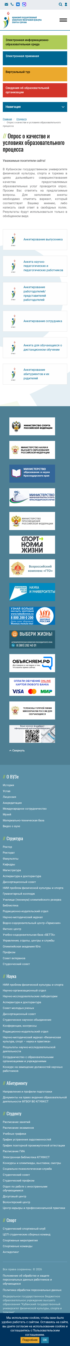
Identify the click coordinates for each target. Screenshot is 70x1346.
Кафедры (9, 864)
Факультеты (10, 858)
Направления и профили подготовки (27, 1091)
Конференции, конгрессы (20, 1025)
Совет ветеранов (14, 958)
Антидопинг (11, 1252)
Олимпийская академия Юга (22, 946)
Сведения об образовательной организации (27, 90)
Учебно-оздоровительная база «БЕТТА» (29, 934)
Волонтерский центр (16, 1202)
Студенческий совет (16, 964)
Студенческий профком (18, 1180)
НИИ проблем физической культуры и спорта (33, 888)
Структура (15, 838)
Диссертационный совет (19, 882)
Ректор (7, 847)
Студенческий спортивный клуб (24, 1228)
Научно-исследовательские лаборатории (30, 996)
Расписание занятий (16, 1122)
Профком (9, 952)
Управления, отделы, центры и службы (29, 940)
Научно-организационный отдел (24, 990)
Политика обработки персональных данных (32, 1290)
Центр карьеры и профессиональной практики (34, 1208)
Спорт (11, 1220)
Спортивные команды (17, 1246)
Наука (11, 976)
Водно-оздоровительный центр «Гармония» (32, 923)
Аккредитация (12, 803)
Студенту (14, 1113)
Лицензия (9, 797)
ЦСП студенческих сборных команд (26, 1234)
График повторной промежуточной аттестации (34, 1145)
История (8, 785)
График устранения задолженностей (27, 1139)
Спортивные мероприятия (20, 1240)
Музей (7, 814)
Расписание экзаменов (18, 1127)
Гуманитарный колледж (19, 893)
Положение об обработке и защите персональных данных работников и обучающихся (27, 1279)
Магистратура (12, 870)
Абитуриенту (17, 1082)
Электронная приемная (22, 56)
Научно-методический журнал (23, 917)
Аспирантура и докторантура (22, 876)
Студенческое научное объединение (27, 1019)
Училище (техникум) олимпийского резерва (32, 899)
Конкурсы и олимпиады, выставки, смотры (32, 1163)
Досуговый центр (14, 1196)
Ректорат (9, 852)
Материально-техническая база (23, 820)
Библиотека (10, 905)
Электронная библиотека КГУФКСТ (26, 1157)
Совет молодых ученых (18, 1008)
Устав (6, 791)
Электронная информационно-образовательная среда (27, 42)
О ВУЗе (13, 776)
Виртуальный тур (18, 72)
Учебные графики (14, 1133)
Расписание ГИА (14, 1151)
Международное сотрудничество (25, 808)
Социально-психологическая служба (27, 1168)
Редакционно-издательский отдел (25, 911)
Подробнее (30, 1340)
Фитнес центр (12, 929)
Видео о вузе (11, 826)
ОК (45, 1340)
